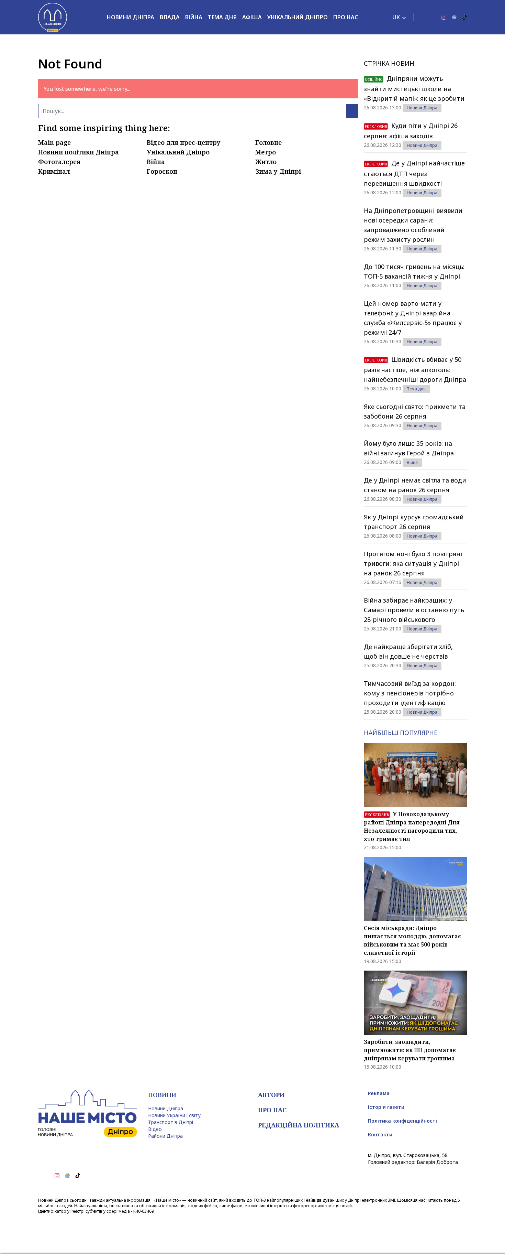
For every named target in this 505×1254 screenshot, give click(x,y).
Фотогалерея (59, 162)
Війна (193, 17)
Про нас (345, 17)
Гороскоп (162, 171)
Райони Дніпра (165, 1136)
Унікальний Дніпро (297, 17)
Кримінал (54, 171)
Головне (268, 142)
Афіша (252, 17)
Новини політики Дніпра (78, 152)
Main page (54, 142)
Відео (155, 1129)
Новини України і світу (174, 1115)
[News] (454, 17)
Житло (266, 162)
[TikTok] (464, 17)
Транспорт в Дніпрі (170, 1122)
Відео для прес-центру (184, 142)
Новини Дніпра (130, 17)
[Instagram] (443, 17)
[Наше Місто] (52, 17)
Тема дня (222, 17)
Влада (170, 17)
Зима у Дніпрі (278, 171)
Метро (265, 152)
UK (396, 17)
